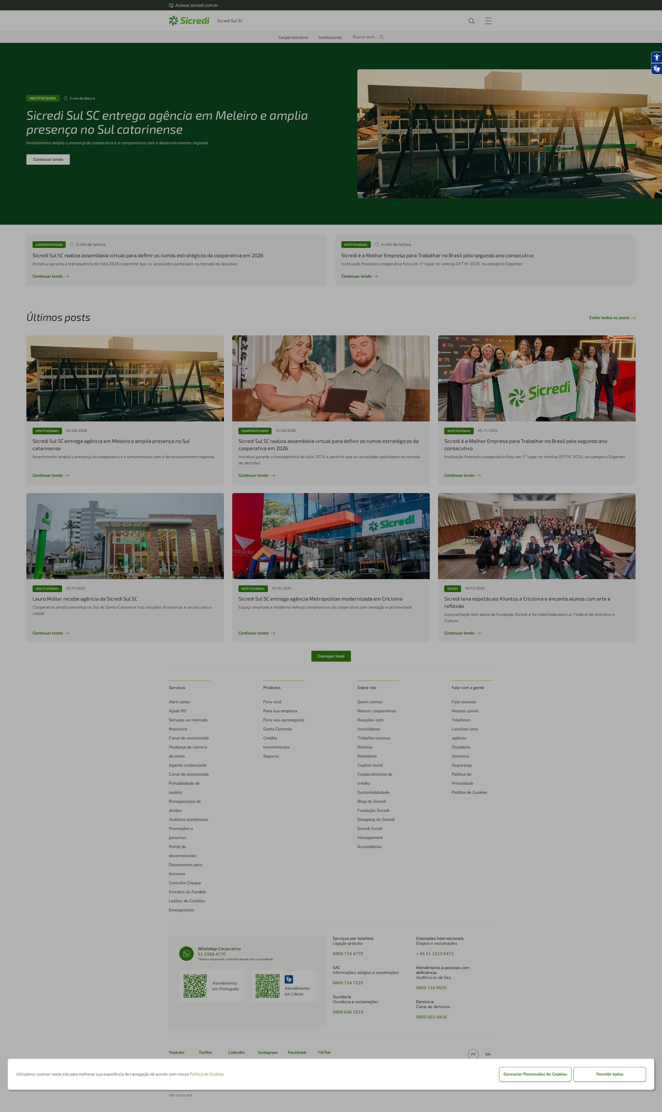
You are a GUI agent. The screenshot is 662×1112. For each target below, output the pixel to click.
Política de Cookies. (207, 1074)
